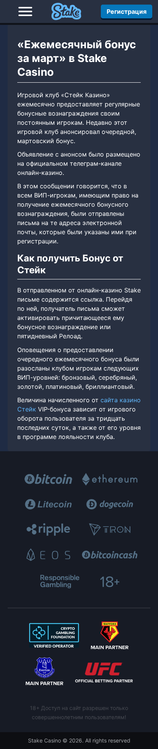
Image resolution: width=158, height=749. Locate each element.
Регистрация (126, 11)
